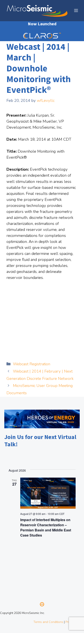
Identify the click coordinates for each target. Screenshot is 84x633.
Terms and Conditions (48, 622)
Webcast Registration (31, 364)
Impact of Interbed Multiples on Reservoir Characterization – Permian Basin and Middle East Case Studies (45, 527)
